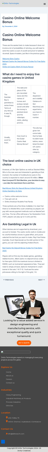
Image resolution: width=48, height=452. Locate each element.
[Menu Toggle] (45, 4)
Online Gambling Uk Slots (12, 191)
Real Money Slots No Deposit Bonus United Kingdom (22, 188)
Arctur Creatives (24, 451)
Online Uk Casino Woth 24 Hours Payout (17, 67)
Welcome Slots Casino (10, 59)
